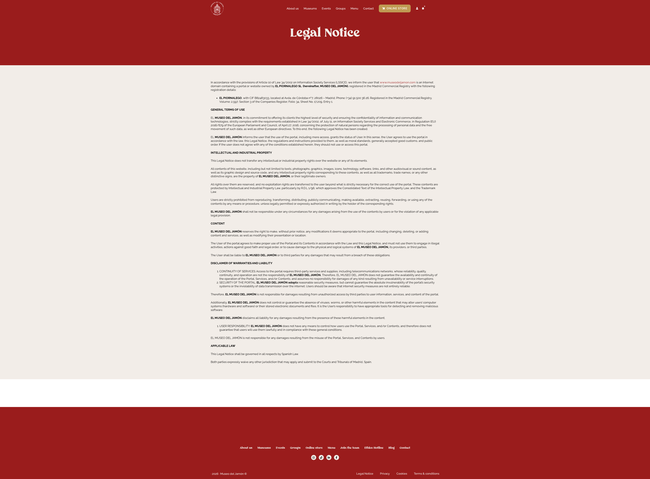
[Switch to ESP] (437, 8)
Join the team (349, 448)
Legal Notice (364, 473)
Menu (354, 8)
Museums (310, 8)
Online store (314, 448)
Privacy (385, 473)
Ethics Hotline (373, 448)
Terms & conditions (426, 473)
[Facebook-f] (336, 457)
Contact (368, 8)
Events (326, 8)
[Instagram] (313, 457)
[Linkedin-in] (328, 457)
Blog (391, 448)
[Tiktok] (321, 457)
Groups (340, 8)
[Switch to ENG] (431, 8)
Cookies (401, 473)
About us (293, 8)
